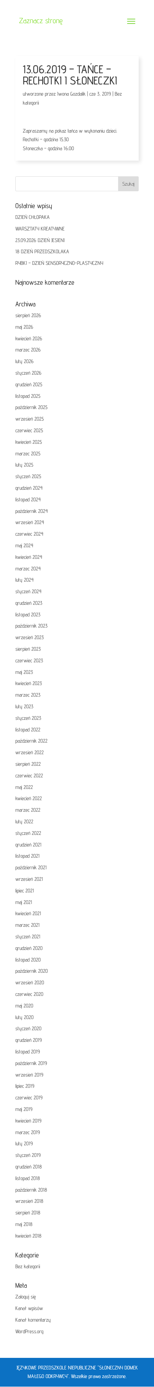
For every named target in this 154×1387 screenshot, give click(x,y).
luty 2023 (24, 706)
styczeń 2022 (28, 833)
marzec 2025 (27, 453)
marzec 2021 (27, 925)
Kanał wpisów (29, 1308)
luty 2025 (24, 465)
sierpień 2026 (28, 315)
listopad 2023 (27, 614)
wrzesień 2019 (29, 1075)
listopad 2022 (27, 730)
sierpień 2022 (28, 764)
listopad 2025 (27, 396)
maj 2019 (24, 1109)
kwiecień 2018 (28, 1236)
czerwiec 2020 (29, 994)
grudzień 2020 (29, 948)
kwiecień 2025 (28, 442)
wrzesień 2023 (29, 637)
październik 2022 (31, 741)
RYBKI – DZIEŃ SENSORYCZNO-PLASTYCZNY (59, 263)
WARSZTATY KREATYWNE (40, 229)
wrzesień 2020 (29, 982)
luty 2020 (24, 1017)
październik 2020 (31, 971)
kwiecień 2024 (28, 557)
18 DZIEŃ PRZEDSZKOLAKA (42, 251)
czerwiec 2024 (29, 534)
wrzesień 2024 (29, 522)
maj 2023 (24, 672)
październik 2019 (31, 1063)
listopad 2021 (27, 856)
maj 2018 (24, 1224)
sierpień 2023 (28, 649)
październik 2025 (31, 407)
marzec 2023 (27, 695)
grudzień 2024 (29, 488)
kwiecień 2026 (28, 338)
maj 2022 (24, 787)
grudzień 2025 (28, 384)
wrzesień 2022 (29, 752)
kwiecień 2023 (28, 683)
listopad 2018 (27, 1178)
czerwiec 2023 (29, 660)
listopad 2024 (28, 499)
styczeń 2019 (28, 1155)
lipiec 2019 (24, 1086)
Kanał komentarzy (33, 1320)
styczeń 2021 (27, 936)
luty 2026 (24, 361)
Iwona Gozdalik (71, 94)
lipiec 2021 (24, 891)
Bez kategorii (27, 1266)
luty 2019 (24, 1143)
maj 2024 (24, 545)
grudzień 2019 (28, 1040)
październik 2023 (31, 626)
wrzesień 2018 (29, 1201)
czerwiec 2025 (29, 430)
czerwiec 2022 (29, 775)
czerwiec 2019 (29, 1097)
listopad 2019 (27, 1052)
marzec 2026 (28, 350)
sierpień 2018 (27, 1213)
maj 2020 (24, 1006)
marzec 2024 (28, 569)
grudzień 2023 (28, 603)
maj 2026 (24, 327)
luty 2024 (24, 580)
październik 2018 (31, 1190)
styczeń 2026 (28, 373)
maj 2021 (23, 902)
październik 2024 (31, 511)
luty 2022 (24, 821)
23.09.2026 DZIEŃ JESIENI (40, 240)
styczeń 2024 (28, 591)
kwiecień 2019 (28, 1121)
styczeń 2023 (28, 718)
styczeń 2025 (28, 476)
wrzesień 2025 (29, 419)
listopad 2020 (28, 960)
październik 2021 (31, 867)
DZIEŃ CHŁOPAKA (32, 217)
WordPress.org (29, 1331)
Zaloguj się (25, 1297)
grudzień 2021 (28, 845)
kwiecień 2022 (28, 798)
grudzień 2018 (28, 1167)
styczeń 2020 (28, 1028)
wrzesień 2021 (29, 879)
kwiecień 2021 (28, 913)
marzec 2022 (27, 810)
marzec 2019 (27, 1132)
